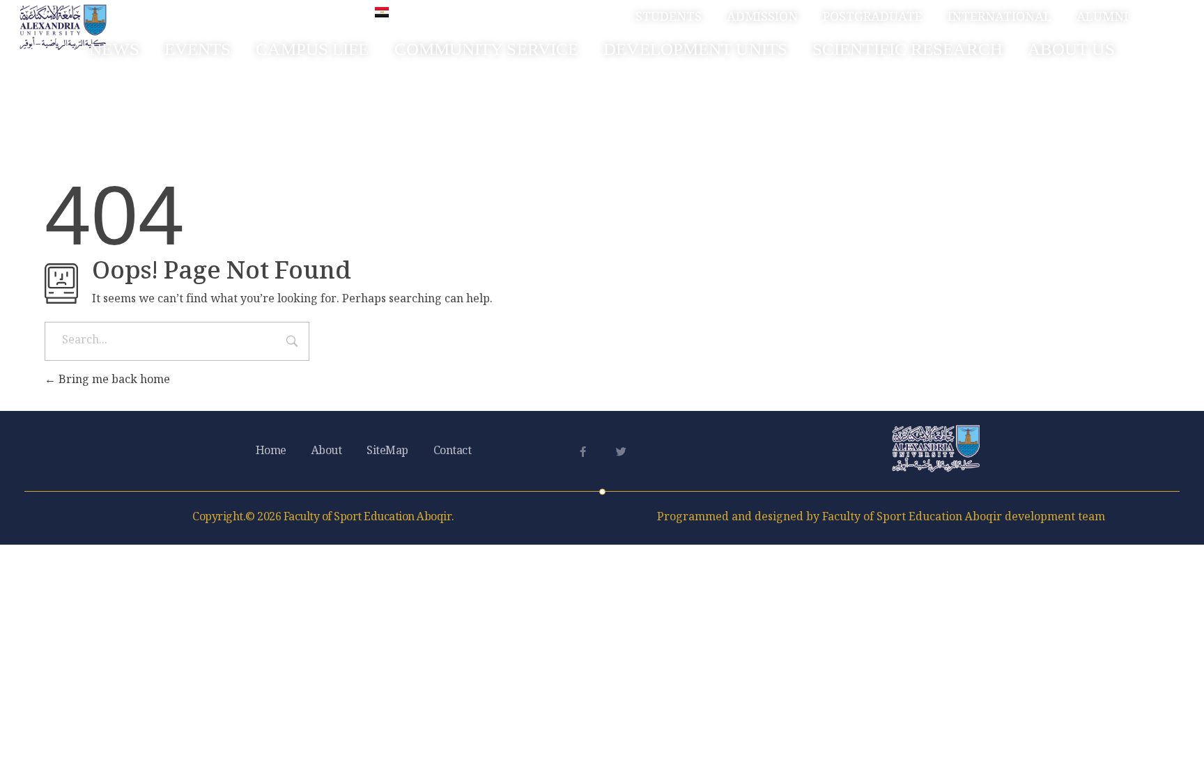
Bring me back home (113, 380)
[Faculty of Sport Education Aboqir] (63, 27)
